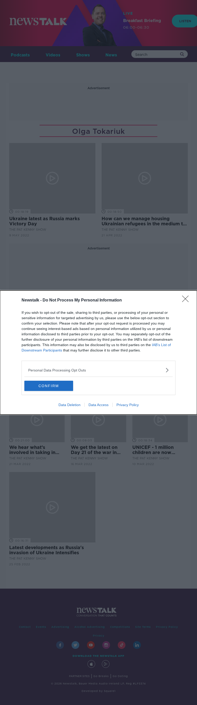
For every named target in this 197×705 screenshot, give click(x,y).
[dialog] (98, 352)
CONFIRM (48, 386)
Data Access (98, 405)
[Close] (187, 300)
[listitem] (98, 370)
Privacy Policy (127, 405)
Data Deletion (69, 405)
